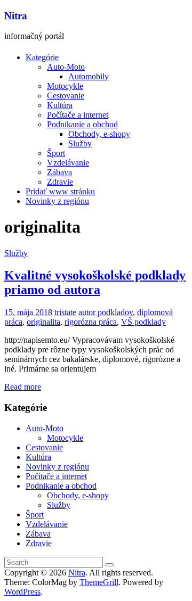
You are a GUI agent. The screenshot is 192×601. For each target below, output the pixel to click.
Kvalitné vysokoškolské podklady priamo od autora (95, 282)
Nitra (15, 15)
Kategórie (42, 57)
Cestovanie (65, 95)
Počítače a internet (77, 114)
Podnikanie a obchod (82, 124)
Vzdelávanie (68, 162)
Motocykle (65, 85)
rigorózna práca (91, 321)
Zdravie (60, 181)
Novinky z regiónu (57, 200)
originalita (43, 321)
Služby (80, 143)
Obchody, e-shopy (99, 133)
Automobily (88, 76)
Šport (56, 153)
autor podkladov (105, 312)
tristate (65, 312)
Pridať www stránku (60, 191)
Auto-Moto (66, 66)
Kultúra (60, 105)
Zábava (59, 172)
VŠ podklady (143, 321)
